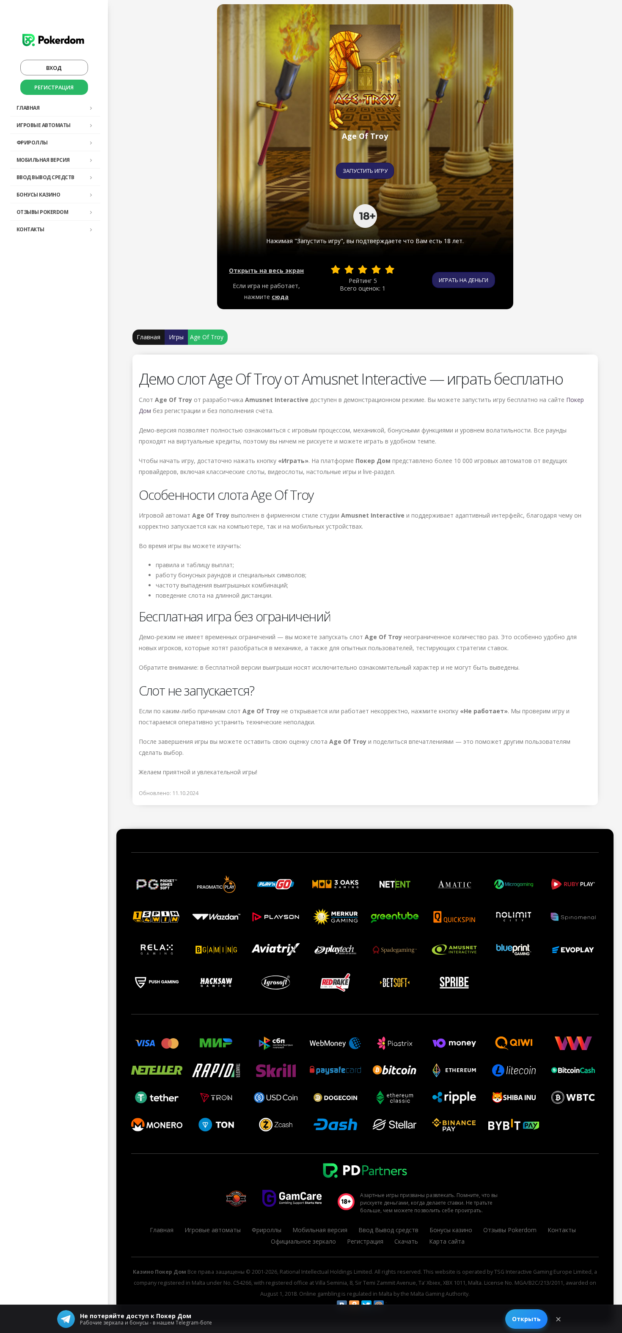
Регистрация (54, 87)
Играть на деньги (463, 280)
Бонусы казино (39, 194)
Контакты (30, 229)
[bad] (335, 269)
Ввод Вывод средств (45, 177)
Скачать (406, 1241)
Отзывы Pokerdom (43, 212)
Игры (176, 337)
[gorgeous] (389, 269)
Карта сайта (447, 1241)
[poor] (349, 269)
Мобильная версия (43, 160)
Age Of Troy (206, 337)
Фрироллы (32, 142)
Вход (54, 68)
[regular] (362, 269)
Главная (28, 107)
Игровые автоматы (44, 125)
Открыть (526, 1319)
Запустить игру (365, 171)
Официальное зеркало (303, 1241)
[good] (376, 269)
